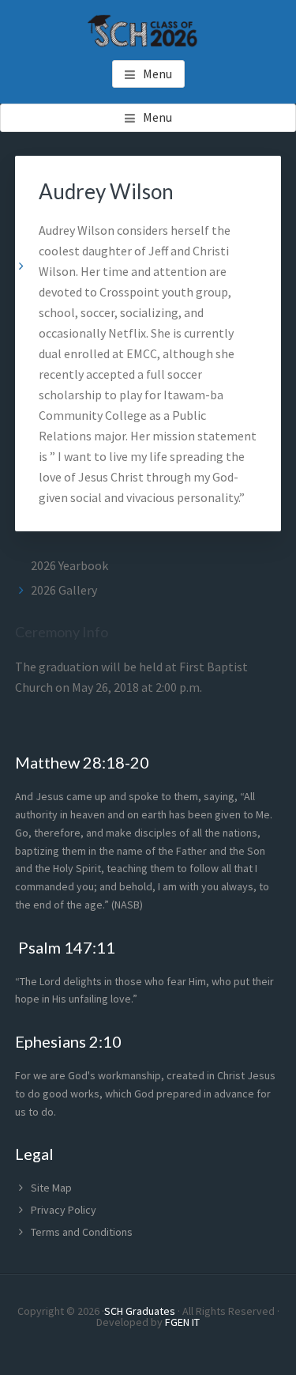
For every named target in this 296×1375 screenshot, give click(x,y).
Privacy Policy (63, 1210)
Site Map (51, 1187)
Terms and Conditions (82, 1232)
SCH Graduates (139, 1311)
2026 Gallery (64, 590)
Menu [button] (157, 73)
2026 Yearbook (69, 565)
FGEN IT (182, 1322)
